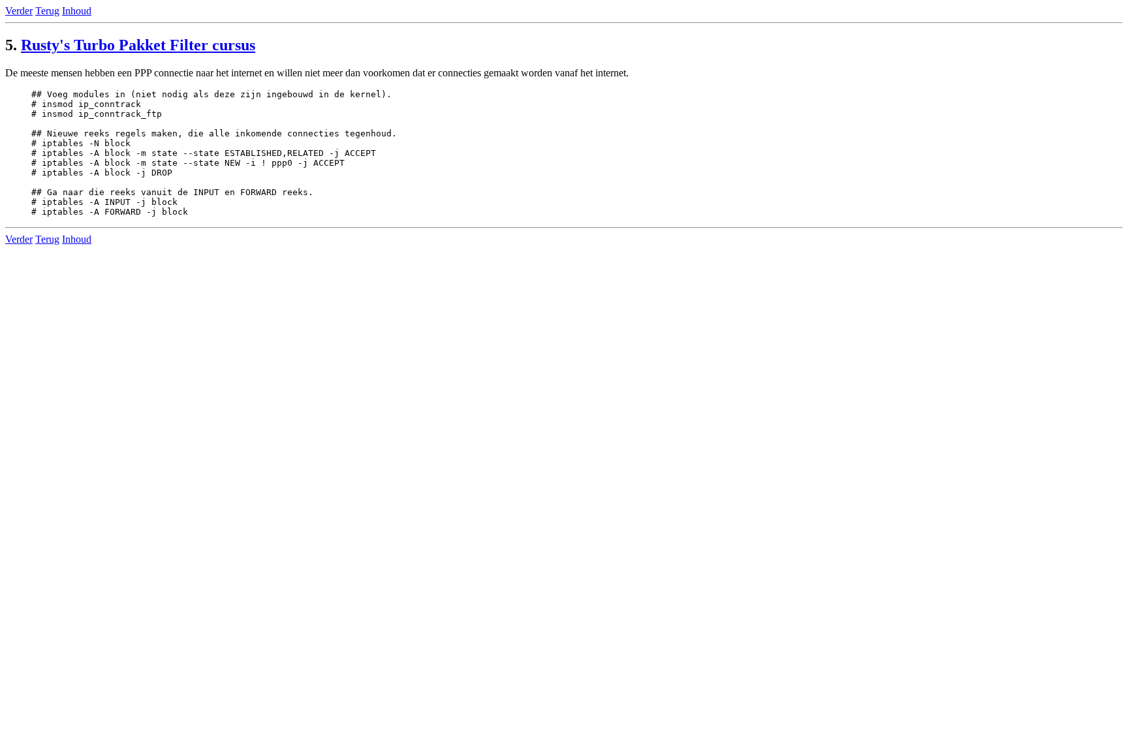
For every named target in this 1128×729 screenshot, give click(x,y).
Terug (47, 10)
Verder (19, 10)
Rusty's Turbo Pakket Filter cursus (138, 45)
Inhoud (76, 10)
